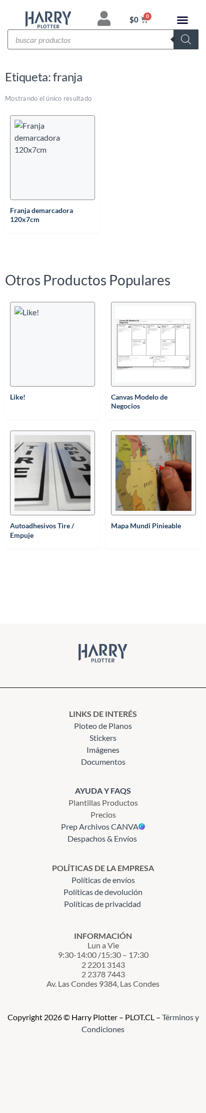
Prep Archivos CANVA (99, 826)
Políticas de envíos (103, 880)
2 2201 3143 (103, 964)
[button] (183, 20)
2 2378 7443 (103, 974)
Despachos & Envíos (102, 838)
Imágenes (103, 749)
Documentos (103, 761)
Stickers (103, 737)
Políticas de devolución (103, 891)
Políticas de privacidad (103, 903)
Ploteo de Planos (103, 725)
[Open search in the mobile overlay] (103, 39)
